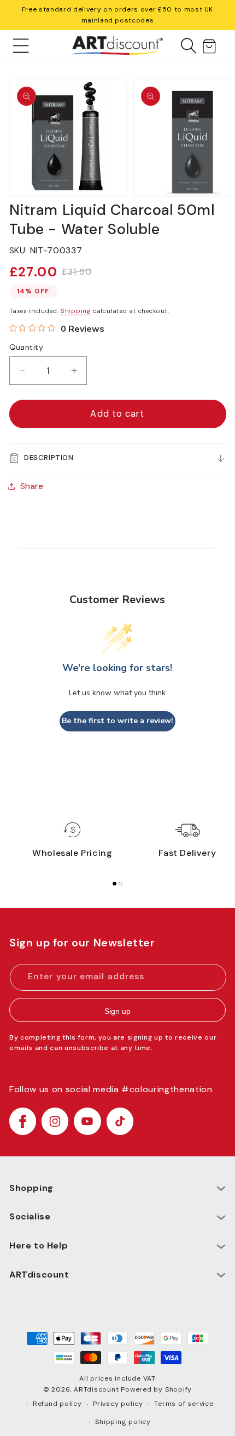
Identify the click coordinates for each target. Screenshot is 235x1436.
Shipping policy (123, 1421)
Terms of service (183, 1403)
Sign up (117, 1011)
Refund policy (57, 1403)
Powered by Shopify (156, 1389)
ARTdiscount (97, 1389)
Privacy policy (118, 1403)
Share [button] (32, 486)
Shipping (76, 311)
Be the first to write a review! (117, 721)
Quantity (26, 347)
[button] (21, 45)
